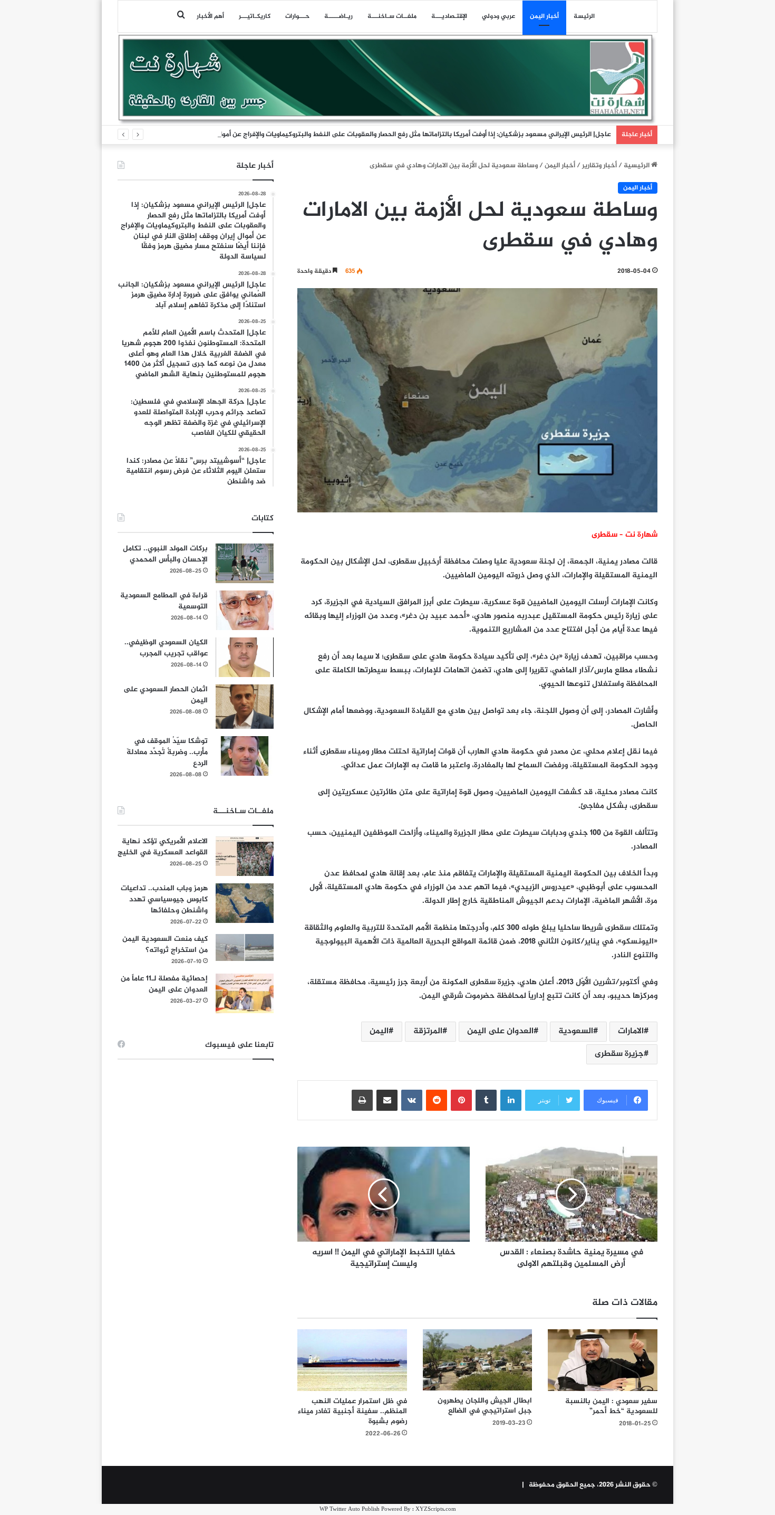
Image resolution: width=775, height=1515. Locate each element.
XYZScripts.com (435, 1509)
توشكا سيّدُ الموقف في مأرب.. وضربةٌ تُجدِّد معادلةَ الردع (167, 752)
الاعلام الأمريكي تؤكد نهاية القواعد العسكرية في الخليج (163, 847)
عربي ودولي (498, 16)
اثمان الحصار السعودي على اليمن (165, 695)
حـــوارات (297, 16)
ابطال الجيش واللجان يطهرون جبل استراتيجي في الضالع (485, 1406)
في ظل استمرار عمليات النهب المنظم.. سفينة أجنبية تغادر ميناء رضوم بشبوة (352, 1411)
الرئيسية (637, 165)
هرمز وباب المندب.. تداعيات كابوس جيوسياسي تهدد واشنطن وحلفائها (164, 899)
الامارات (631, 1031)
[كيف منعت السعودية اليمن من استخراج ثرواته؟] (245, 947)
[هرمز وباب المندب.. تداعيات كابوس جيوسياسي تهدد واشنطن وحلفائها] (245, 903)
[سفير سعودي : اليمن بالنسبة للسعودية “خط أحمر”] (602, 1360)
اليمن (379, 1031)
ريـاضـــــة (338, 16)
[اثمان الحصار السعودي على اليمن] (245, 706)
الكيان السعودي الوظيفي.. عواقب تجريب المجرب (166, 648)
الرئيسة (584, 16)
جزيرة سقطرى (619, 1054)
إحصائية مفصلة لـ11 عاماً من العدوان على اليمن (164, 984)
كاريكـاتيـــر (254, 16)
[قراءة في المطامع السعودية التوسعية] (245, 610)
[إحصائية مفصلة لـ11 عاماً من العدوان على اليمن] (245, 993)
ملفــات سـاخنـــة (391, 16)
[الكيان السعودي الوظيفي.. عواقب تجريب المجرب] (245, 657)
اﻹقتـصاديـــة (449, 16)
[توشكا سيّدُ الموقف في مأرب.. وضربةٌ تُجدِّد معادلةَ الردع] (245, 756)
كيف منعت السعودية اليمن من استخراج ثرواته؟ (165, 944)
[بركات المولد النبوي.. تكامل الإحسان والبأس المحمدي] (245, 563)
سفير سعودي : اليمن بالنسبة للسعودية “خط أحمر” (611, 1406)
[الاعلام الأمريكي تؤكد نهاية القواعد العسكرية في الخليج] (245, 856)
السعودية (575, 1031)
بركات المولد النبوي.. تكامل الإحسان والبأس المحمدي (165, 554)
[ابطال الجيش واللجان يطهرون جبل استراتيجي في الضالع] (477, 1359)
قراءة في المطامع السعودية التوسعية (164, 601)
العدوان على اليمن (500, 1031)
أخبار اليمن (544, 16)
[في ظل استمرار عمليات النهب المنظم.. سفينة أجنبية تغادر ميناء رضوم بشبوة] (352, 1360)
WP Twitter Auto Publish (349, 1509)
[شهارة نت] (387, 80)
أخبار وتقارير (599, 165)
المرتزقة (427, 1031)
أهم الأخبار (210, 16)
